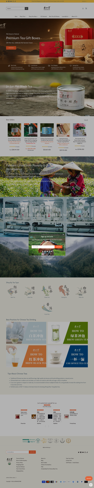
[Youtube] (47, 251)
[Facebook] (45, 251)
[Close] (63, 234)
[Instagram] (49, 251)
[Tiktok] (51, 251)
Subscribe (58, 246)
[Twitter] (43, 251)
